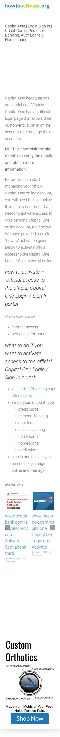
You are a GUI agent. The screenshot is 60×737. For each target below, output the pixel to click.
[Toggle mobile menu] (53, 12)
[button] (7, 527)
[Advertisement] (30, 70)
